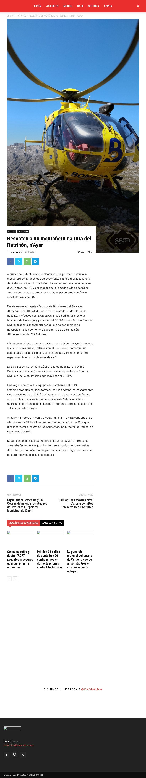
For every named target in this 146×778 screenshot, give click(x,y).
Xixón (37, 6)
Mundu (67, 6)
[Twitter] (18, 261)
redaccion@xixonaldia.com (19, 745)
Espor (108, 6)
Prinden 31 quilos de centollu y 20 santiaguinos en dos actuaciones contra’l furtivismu (49, 559)
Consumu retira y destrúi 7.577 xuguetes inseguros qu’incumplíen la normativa (20, 559)
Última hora (23, 231)
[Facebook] (10, 261)
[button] (138, 6)
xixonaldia (17, 251)
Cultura (93, 6)
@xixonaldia (91, 689)
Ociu (80, 6)
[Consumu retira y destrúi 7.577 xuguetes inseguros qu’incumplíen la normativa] (20, 540)
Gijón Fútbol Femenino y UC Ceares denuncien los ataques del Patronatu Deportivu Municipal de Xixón (27, 505)
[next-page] (15, 578)
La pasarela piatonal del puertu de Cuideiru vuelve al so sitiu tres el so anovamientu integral (79, 561)
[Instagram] (14, 754)
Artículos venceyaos (23, 523)
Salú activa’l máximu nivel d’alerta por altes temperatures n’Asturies (76, 503)
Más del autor (52, 523)
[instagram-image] (12, 706)
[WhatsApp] (27, 261)
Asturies (52, 6)
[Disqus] (50, 637)
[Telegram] (35, 261)
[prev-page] (9, 578)
